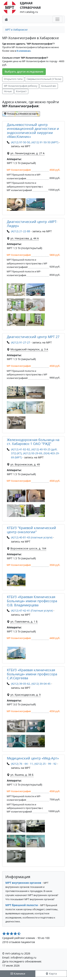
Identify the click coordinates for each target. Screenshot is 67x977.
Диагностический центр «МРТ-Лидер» (32, 223)
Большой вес (48, 85)
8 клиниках (24, 50)
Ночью (8, 91)
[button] (16, 204)
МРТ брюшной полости (21, 905)
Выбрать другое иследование (24, 71)
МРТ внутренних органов (23, 882)
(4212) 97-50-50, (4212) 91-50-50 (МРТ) (34, 142)
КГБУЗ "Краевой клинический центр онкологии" (31, 530)
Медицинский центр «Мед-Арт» (33, 758)
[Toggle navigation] (57, 19)
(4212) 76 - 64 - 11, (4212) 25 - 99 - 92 (33, 763)
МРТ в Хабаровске (16, 29)
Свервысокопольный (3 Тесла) (44, 79)
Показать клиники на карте (22, 113)
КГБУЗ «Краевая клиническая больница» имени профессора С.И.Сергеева (32, 674)
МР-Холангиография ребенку (20, 85)
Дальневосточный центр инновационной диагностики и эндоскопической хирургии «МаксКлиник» (33, 130)
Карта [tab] (52, 973)
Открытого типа (13, 79)
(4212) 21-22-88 (20, 231)
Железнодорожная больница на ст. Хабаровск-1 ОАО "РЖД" (33, 441)
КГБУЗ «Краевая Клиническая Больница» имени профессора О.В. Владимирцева (32, 601)
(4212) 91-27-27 (20, 342)
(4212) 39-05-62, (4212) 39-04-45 (30, 683)
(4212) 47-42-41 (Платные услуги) (32, 610)
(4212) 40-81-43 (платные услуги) (31, 537)
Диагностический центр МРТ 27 (33, 336)
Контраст (21, 91)
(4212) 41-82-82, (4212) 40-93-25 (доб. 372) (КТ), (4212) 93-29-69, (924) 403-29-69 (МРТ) (35, 453)
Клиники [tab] (19, 973)
